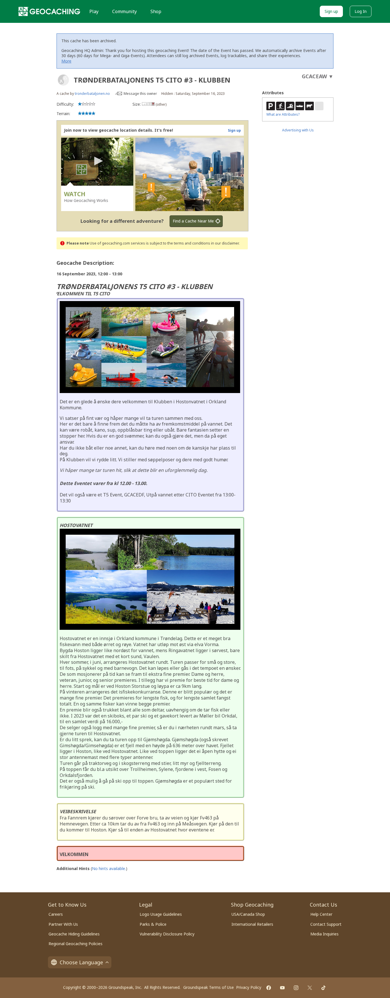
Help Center (321, 914)
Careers (56, 914)
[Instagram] (296, 987)
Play (93, 11)
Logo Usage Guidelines (161, 914)
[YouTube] (282, 987)
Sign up (331, 11)
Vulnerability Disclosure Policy (167, 934)
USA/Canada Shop (248, 914)
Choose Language (81, 962)
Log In (361, 11)
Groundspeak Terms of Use (208, 987)
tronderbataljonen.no (92, 93)
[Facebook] (268, 987)
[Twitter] (309, 987)
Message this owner (140, 93)
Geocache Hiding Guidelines (74, 934)
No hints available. (109, 868)
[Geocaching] (49, 11)
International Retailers (252, 924)
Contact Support (325, 924)
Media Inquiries (324, 934)
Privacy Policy (248, 987)
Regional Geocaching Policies (75, 943)
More (66, 61)
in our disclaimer (225, 243)
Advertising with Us (298, 130)
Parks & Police (153, 924)
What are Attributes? (282, 114)
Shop (155, 11)
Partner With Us (63, 924)
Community (124, 11)
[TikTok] (323, 987)
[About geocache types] (63, 80)
